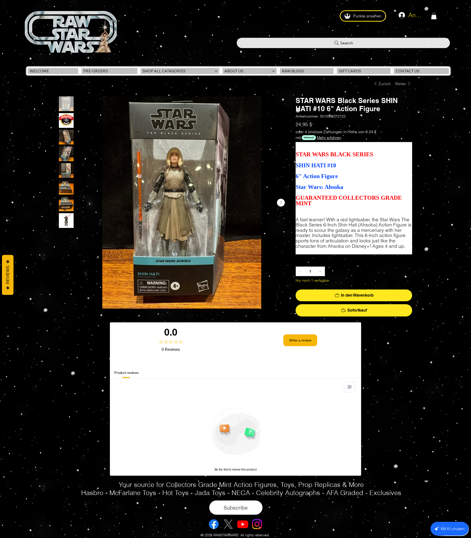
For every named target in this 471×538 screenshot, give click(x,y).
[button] (434, 16)
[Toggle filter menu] (349, 387)
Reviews (8, 275)
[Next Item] (281, 203)
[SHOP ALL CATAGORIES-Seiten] (216, 71)
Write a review (300, 340)
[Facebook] (213, 524)
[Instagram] (256, 524)
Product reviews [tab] (126, 373)
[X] (228, 524)
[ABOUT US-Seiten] (273, 71)
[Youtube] (242, 524)
